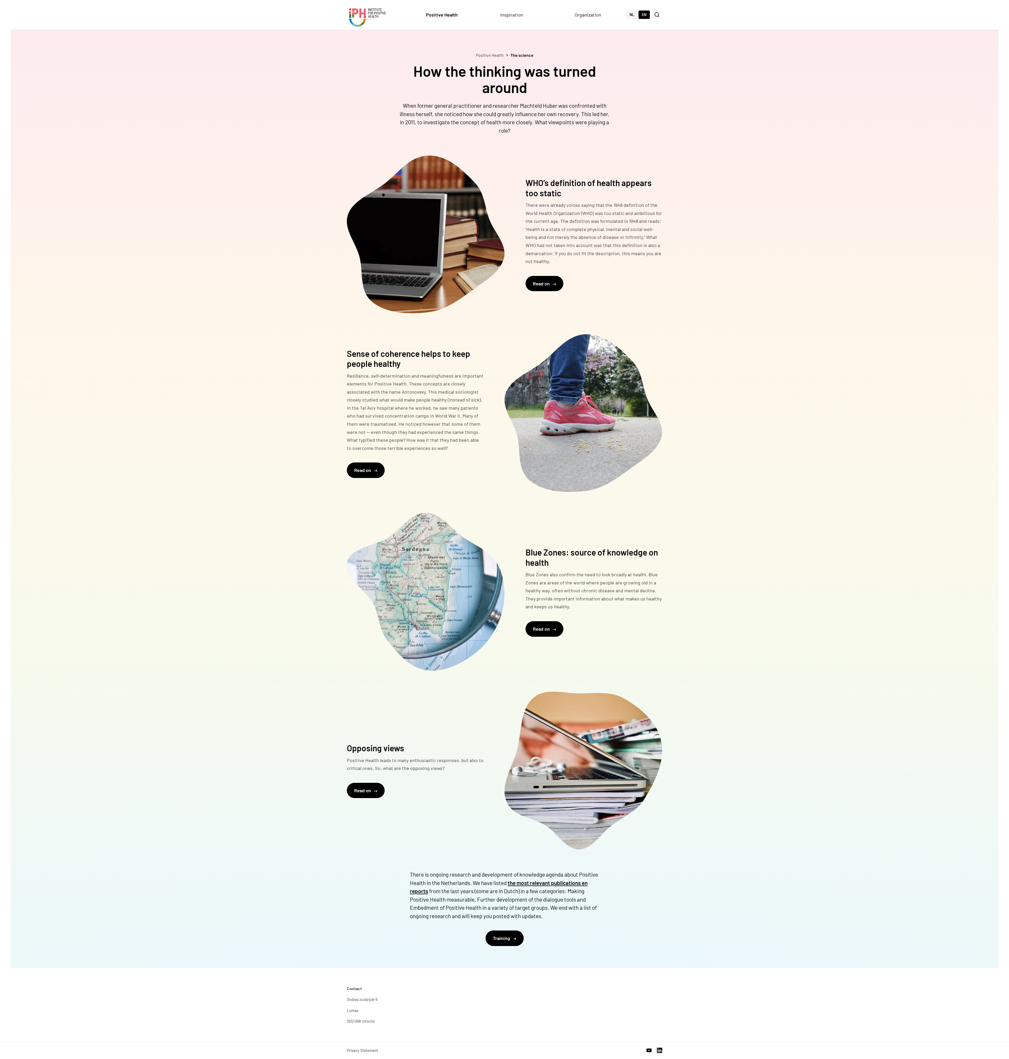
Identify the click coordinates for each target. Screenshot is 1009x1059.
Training (502, 938)
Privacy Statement (362, 1050)
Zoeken (657, 14)
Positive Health (442, 15)
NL (632, 14)
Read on (542, 283)
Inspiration (511, 15)
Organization (588, 15)
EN (644, 14)
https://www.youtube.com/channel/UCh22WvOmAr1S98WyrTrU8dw (649, 1050)
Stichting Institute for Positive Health (367, 17)
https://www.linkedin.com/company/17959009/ (659, 1050)
